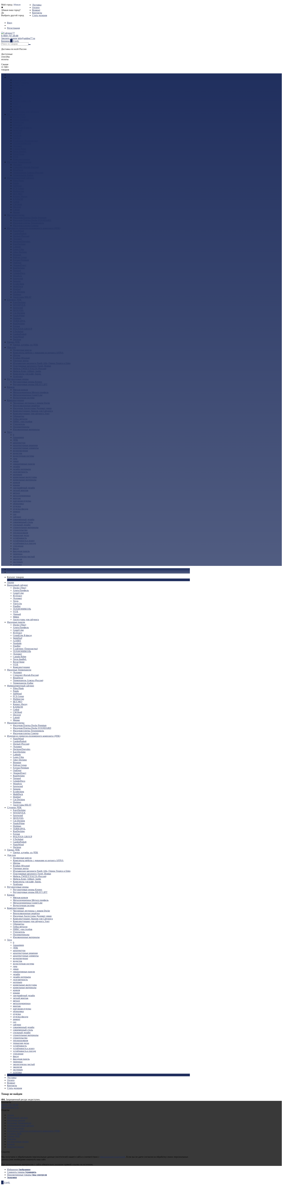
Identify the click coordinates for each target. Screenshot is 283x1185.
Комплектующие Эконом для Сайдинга (33, 411)
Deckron (17, 339)
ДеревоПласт (19, 265)
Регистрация (13, 28)
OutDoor (17, 262)
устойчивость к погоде (24, 543)
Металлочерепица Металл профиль (30, 392)
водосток (17, 453)
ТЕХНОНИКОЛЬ (22, 101)
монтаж (17, 498)
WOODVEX (19, 305)
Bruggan (17, 254)
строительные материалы (25, 527)
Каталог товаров (15, 569)
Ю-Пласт (17, 88)
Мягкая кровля (20, 389)
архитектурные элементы (26, 448)
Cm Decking (19, 292)
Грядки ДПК (13, 342)
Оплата (36, 7)
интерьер (17, 474)
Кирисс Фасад (20, 196)
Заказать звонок (9, 38)
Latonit (16, 209)
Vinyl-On (17, 96)
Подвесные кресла (22, 350)
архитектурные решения (25, 445)
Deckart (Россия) (21, 236)
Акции (10, 74)
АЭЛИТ (17, 133)
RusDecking (19, 268)
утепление (18, 546)
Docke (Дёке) (19, 80)
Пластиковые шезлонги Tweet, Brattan (32, 366)
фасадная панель (21, 551)
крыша (16, 485)
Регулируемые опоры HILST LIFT (30, 384)
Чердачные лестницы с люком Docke (31, 403)
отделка (17, 506)
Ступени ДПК (14, 299)
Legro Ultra (18, 249)
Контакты (37, 12)
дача (15, 458)
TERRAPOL (19, 321)
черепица (17, 554)
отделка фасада (20, 509)
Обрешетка (18, 416)
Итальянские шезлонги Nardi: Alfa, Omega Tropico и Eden (41, 363)
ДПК (15, 440)
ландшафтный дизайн (24, 487)
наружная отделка (22, 501)
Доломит (17, 90)
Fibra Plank (18, 180)
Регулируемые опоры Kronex (27, 382)
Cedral (16, 201)
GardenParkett (19, 233)
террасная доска (21, 535)
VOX (15, 104)
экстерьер (18, 562)
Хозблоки (18, 376)
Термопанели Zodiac (23, 175)
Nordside (17, 135)
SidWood (17, 186)
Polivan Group (20, 257)
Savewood (18, 278)
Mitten (16, 109)
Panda (16, 183)
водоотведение (20, 450)
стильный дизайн (22, 525)
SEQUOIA (18, 310)
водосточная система (23, 456)
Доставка (36, 5)
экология (17, 559)
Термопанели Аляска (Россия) (28, 172)
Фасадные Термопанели (19, 162)
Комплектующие (21, 159)
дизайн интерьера (22, 469)
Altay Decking (20, 252)
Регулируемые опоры (18, 379)
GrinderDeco (19, 273)
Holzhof (17, 289)
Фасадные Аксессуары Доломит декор (32, 408)
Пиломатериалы (21, 427)
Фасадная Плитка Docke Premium (29, 217)
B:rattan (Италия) (21, 358)
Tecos (15, 93)
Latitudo (17, 247)
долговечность (20, 472)
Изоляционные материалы (26, 429)
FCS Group (18, 188)
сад (14, 514)
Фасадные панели (16, 114)
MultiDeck (18, 286)
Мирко (16, 212)
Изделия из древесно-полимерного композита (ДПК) (33, 228)
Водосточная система (23, 397)
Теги (9, 432)
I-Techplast (18, 331)
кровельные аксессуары (25, 477)
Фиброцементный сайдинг (20, 178)
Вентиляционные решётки (26, 405)
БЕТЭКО (17, 194)
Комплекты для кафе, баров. (27, 374)
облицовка (18, 503)
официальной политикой (112, 1157)
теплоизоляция (20, 532)
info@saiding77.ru (26, 38)
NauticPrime (19, 315)
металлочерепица (22, 495)
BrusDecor (18, 170)
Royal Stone (18, 154)
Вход (9, 22)
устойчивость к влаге (23, 540)
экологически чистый (24, 556)
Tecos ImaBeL (20, 151)
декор (16, 461)
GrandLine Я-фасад (22, 127)
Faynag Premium (21, 260)
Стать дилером (39, 15)
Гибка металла (20, 419)
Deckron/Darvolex (21, 241)
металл (16, 493)
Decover (17, 207)
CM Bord (17, 204)
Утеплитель (19, 424)
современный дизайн (23, 519)
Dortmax (17, 294)
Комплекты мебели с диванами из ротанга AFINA (38, 352)
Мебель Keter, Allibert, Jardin (27, 371)
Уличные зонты (21, 360)
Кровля (10, 387)
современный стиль (23, 522)
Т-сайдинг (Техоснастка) (25, 141)
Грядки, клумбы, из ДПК (25, 344)
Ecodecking (18, 284)
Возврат (36, 10)
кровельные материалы (24, 480)
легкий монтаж (20, 490)
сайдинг (17, 517)
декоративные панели (24, 464)
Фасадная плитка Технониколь (28, 223)
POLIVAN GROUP (22, 329)
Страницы (12, 1075)
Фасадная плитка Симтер (25, 225)
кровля (16, 482)
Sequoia (16, 281)
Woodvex (17, 276)
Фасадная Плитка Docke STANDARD (32, 220)
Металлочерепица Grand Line (27, 395)
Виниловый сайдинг (17, 77)
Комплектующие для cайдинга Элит (31, 413)
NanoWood (18, 231)
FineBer (16, 98)
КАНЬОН (18, 199)
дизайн (16, 466)
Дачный (17, 106)
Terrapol (17, 270)
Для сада (11, 347)
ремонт (16, 511)
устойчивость (20, 538)
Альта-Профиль (21, 82)
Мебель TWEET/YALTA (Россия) (29, 368)
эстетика (17, 564)
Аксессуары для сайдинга (26, 111)
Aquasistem (18, 437)
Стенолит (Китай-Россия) (26, 167)
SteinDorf (17, 130)
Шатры (16, 355)
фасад (16, 548)
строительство (20, 530)
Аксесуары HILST (22, 297)
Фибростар (18, 191)
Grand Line (18, 85)
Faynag (16, 326)
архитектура (19, 442)
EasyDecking (19, 244)
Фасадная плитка (15, 215)
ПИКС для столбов (22, 421)
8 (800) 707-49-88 (9, 35)
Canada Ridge (19, 149)
